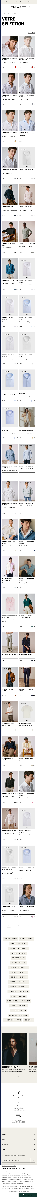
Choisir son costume (12, 1020)
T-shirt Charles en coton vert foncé (25, 616)
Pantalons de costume (18, 1015)
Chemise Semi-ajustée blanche (26, 283)
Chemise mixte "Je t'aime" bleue (9, 97)
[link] (18, 2)
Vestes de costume (18, 1010)
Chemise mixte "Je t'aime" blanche (9, 60)
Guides (4, 1134)
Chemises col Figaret (18, 982)
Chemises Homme (10, 939)
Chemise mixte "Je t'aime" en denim (26, 544)
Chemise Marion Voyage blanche (9, 506)
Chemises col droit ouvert (18, 1001)
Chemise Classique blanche (8, 357)
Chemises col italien (18, 986)
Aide (3, 1139)
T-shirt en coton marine (7, 759)
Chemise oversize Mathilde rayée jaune (26, 431)
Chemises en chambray (18, 948)
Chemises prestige (18, 963)
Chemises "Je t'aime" (11, 1067)
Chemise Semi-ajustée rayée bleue (26, 394)
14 (28, 925)
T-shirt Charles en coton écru (8, 724)
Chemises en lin (18, 958)
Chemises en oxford (18, 943)
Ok (33, 1160)
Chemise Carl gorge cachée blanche (8, 909)
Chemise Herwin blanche (9, 832)
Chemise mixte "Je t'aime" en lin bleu (26, 908)
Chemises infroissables (18, 967)
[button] (3, 7)
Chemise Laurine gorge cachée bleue (9, 468)
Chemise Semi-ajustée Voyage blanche (9, 870)
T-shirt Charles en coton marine (25, 655)
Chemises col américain (18, 991)
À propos (5, 1144)
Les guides (28, 1020)
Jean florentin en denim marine (26, 689)
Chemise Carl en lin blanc (25, 208)
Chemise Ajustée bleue (9, 393)
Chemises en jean (18, 953)
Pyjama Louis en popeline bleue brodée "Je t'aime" (26, 134)
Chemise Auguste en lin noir (9, 245)
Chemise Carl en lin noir (10, 795)
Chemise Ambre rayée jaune (8, 544)
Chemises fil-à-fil (18, 972)
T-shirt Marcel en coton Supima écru (25, 724)
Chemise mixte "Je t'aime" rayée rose (9, 618)
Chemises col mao (18, 996)
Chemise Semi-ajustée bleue (26, 320)
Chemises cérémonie (18, 1006)
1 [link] (8, 925)
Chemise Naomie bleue (26, 467)
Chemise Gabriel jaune (26, 760)
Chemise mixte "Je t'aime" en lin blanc (26, 60)
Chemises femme (26, 939)
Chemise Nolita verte (26, 504)
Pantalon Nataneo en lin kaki (10, 655)
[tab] (2, 55)
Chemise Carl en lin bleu (10, 282)
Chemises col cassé (18, 977)
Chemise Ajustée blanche (8, 320)
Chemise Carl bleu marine (9, 208)
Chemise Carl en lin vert (27, 245)
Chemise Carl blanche (26, 171)
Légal (4, 1149)
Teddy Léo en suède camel (8, 689)
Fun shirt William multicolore (9, 581)
